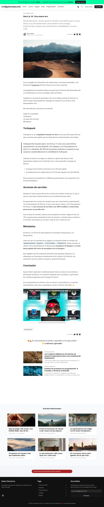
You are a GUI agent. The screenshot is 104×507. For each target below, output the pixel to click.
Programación (51, 7)
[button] (78, 6)
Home (24, 7)
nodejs (41, 495)
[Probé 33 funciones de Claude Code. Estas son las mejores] (52, 424)
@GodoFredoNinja (71, 503)
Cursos (30, 7)
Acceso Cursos (80, 2)
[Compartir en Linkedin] (77, 34)
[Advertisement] (49, 393)
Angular (37, 7)
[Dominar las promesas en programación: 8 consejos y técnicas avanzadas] (32, 371)
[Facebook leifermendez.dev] (3, 495)
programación (28, 13)
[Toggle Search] (81, 6)
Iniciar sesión (89, 6)
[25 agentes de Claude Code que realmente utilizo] (21, 449)
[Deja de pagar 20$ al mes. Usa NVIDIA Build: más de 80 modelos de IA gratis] (21, 424)
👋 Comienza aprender (52, 343)
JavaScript (35, 85)
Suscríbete (99, 6)
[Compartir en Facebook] (80, 34)
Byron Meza (30, 33)
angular (41, 493)
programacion (43, 490)
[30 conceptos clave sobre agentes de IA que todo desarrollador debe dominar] (83, 449)
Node (43, 7)
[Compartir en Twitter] (75, 34)
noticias (41, 487)
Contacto (60, 7)
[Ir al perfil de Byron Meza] (24, 34)
